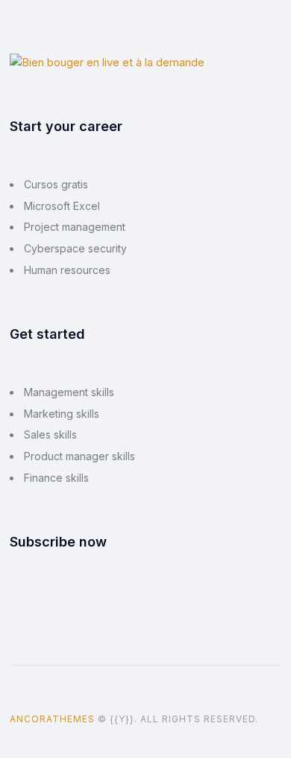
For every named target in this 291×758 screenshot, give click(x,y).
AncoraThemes (52, 718)
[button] (269, 719)
